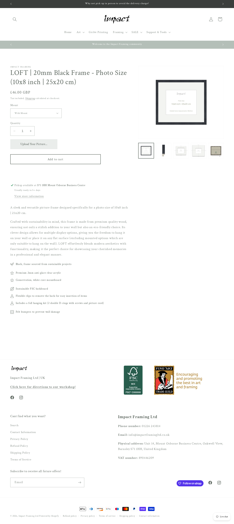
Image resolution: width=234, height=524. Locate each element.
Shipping (30, 98)
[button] (14, 19)
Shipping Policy (20, 453)
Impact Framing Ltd (29, 516)
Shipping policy (127, 515)
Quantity (15, 123)
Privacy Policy (19, 439)
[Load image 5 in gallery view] (181, 150)
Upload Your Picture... (33, 144)
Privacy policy (88, 515)
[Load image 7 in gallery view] (216, 150)
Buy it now (55, 171)
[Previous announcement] (11, 4)
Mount (14, 105)
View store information (29, 196)
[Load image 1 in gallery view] (146, 150)
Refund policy (70, 515)
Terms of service (107, 515)
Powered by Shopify (49, 516)
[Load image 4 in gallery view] (163, 150)
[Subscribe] (79, 482)
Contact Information (23, 432)
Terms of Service (20, 459)
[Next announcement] (223, 4)
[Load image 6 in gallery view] (198, 150)
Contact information (149, 515)
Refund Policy (19, 446)
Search (14, 425)
